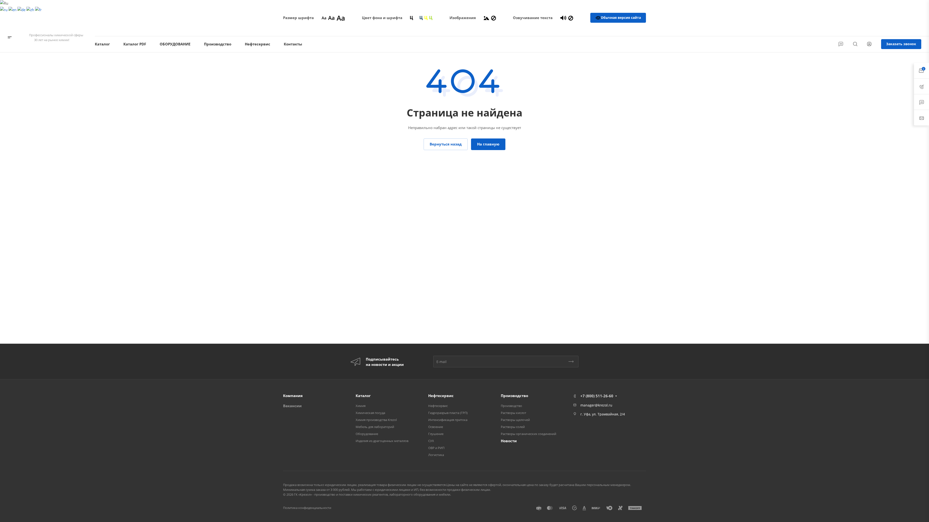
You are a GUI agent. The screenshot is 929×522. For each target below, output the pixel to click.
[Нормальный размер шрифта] (331, 17)
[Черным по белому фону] (411, 17)
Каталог (363, 395)
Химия (361, 406)
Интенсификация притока (447, 420)
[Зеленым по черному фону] (430, 17)
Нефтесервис (441, 395)
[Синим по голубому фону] (421, 17)
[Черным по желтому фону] (426, 17)
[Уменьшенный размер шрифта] (324, 17)
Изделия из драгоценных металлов (382, 441)
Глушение (435, 434)
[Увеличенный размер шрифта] (341, 17)
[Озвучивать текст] (563, 17)
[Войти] (869, 44)
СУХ (431, 441)
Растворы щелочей (515, 420)
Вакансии (292, 405)
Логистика (436, 455)
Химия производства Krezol (376, 420)
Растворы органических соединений (528, 434)
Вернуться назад (446, 144)
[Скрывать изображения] (493, 17)
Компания (293, 395)
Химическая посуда (370, 413)
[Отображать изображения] (486, 17)
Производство (514, 395)
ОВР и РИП (436, 448)
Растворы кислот (513, 413)
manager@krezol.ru (596, 405)
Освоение (435, 427)
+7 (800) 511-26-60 (901, 29)
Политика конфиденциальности (307, 508)
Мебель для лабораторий (375, 427)
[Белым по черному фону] (416, 17)
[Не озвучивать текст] (570, 17)
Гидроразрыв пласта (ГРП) (448, 413)
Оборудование (367, 434)
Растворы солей (513, 427)
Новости (509, 440)
